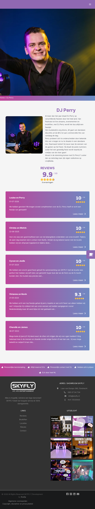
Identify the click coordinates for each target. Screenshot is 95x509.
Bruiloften (23, 419)
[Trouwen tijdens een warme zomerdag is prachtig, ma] (82, 448)
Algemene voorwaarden (17, 501)
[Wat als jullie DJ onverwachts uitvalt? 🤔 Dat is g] (61, 470)
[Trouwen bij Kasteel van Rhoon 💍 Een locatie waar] (61, 426)
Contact (23, 431)
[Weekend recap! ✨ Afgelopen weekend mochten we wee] (61, 448)
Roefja (23, 497)
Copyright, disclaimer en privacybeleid (17, 504)
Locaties (23, 423)
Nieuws (23, 427)
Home (2, 98)
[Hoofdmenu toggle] (90, 4)
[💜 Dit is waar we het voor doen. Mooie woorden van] (82, 426)
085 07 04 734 (74, 392)
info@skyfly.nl (74, 396)
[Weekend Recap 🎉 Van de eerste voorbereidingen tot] (82, 470)
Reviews (23, 416)
